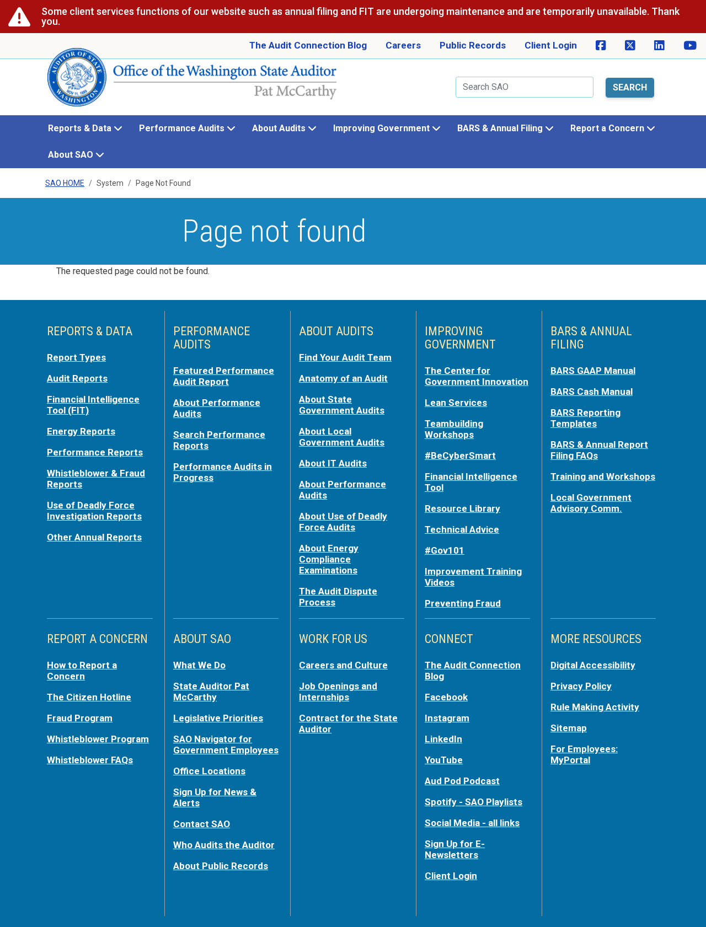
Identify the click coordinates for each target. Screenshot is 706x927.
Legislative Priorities (218, 718)
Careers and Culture (343, 665)
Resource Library (462, 508)
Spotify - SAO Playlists (473, 801)
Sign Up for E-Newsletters (455, 849)
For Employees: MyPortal (584, 754)
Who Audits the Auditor (224, 844)
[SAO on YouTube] (690, 45)
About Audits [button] (280, 128)
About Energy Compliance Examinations (329, 559)
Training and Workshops (602, 476)
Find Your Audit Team (345, 357)
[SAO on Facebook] (601, 45)
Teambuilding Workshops (454, 429)
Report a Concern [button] (608, 128)
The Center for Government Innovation (476, 376)
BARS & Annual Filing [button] (501, 128)
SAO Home (64, 183)
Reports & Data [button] (81, 128)
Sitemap (568, 727)
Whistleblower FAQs (90, 759)
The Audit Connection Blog (308, 45)
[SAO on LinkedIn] (659, 45)
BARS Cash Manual (591, 391)
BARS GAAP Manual (592, 370)
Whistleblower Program (98, 738)
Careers (403, 45)
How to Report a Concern (82, 671)
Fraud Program (80, 718)
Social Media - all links (472, 822)
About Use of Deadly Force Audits (343, 522)
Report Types (76, 357)
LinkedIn (443, 738)
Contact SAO (201, 823)
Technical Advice (462, 529)
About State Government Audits (341, 405)
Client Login (551, 45)
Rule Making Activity (594, 706)
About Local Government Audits (341, 437)
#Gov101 (444, 550)
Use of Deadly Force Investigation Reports (94, 511)
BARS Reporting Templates (585, 418)
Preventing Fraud (463, 603)
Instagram (447, 718)
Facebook (446, 697)
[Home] (192, 81)
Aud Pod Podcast (462, 780)
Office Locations (209, 770)
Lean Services (456, 402)
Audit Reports (77, 378)
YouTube (444, 759)
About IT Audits (333, 463)
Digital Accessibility (592, 665)
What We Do (199, 665)
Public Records (473, 45)
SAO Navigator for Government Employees (226, 744)
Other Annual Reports (94, 537)
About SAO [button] (71, 154)
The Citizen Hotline (89, 697)
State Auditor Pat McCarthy (211, 691)
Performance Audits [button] (183, 128)
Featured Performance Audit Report (223, 376)
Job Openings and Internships (338, 691)
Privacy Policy (581, 686)
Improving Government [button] (382, 128)
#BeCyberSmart (460, 455)
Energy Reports (81, 431)
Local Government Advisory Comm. (591, 503)
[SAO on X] (630, 45)
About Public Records (220, 865)
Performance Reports (95, 452)
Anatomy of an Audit (343, 378)
